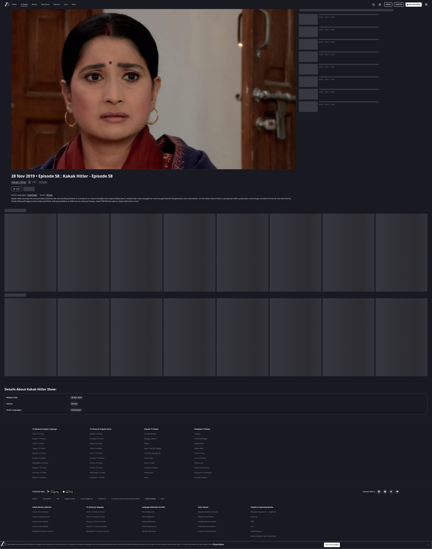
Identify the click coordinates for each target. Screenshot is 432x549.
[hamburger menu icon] (426, 4)
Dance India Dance (201, 468)
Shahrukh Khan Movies (206, 526)
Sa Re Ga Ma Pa (200, 458)
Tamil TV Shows (38, 434)
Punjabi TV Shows (39, 458)
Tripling (197, 434)
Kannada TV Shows (39, 473)
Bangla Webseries (149, 531)
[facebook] (379, 491)
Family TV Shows (96, 443)
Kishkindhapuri (256, 531)
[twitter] (391, 491)
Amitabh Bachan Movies (207, 521)
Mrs (252, 526)
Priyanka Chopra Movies (207, 531)
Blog (162, 499)
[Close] (428, 544)
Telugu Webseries (149, 521)
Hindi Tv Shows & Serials (95, 512)
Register (399, 4)
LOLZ (66, 4)
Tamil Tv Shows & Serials (95, 517)
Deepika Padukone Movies (208, 512)
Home (14, 4)
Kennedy (254, 517)
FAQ (58, 499)
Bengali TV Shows (39, 453)
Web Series (45, 4)
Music (74, 4)
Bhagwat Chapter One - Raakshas (263, 512)
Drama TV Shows (96, 463)
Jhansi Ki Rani (149, 463)
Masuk (388, 4)
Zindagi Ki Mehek (150, 468)
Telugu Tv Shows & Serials (96, 521)
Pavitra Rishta (199, 453)
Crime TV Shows (96, 448)
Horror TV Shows (96, 453)
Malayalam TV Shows (40, 463)
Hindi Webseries (148, 512)
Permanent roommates (203, 473)
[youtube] (397, 491)
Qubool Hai (198, 463)
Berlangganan (414, 4)
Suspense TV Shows (97, 477)
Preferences (102, 499)
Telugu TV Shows (38, 448)
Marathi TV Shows (39, 477)
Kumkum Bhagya (200, 439)
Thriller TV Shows (96, 468)
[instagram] (385, 491)
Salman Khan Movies (206, 517)
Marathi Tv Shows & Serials (96, 526)
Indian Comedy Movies (41, 517)
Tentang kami (47, 499)
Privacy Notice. (218, 544)
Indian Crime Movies (40, 526)
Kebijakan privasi (70, 499)
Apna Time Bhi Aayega (152, 448)
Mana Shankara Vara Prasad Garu (263, 536)
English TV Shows (39, 439)
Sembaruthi (148, 473)
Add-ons (57, 4)
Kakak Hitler (19, 182)
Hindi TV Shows (38, 443)
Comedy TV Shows (97, 439)
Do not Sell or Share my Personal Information (125, 499)
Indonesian (32, 195)
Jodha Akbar (199, 448)
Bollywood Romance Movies (42, 531)
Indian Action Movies (40, 521)
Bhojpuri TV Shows (39, 468)
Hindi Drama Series (149, 526)
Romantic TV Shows (97, 458)
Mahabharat (199, 443)
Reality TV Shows (96, 434)
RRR (252, 521)
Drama (49, 195)
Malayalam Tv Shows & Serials (97, 531)
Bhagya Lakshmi (150, 439)
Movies (34, 4)
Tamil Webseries (148, 517)
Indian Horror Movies (40, 512)
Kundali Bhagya (150, 434)
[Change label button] (380, 5)
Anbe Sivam (148, 458)
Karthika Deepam (200, 477)
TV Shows (24, 4)
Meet (146, 477)
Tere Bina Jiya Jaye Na (152, 453)
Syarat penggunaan (87, 499)
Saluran (34, 499)
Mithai (146, 443)
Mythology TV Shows (97, 473)
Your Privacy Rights (332, 545)
